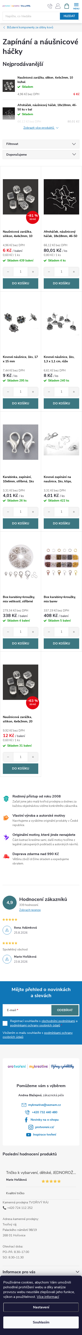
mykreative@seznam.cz (44, 1105)
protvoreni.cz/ (44, 1127)
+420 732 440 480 (44, 1112)
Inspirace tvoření (44, 1134)
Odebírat (65, 1010)
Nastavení (41, 1307)
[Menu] (76, 6)
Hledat (69, 16)
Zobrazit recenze (30, 910)
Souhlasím (41, 1322)
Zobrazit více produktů (39, 128)
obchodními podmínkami (58, 1021)
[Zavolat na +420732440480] (50, 6)
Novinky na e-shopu (45, 1120)
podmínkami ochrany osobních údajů (35, 1025)
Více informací (48, 1296)
